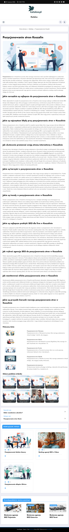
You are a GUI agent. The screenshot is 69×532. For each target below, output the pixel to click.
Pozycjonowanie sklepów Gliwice (15, 484)
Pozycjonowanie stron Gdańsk (34, 356)
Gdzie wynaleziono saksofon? (13, 413)
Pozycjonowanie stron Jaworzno (35, 365)
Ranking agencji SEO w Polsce (49, 452)
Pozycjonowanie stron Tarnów (34, 348)
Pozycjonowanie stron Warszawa (35, 331)
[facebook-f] (55, 2)
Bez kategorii (8, 505)
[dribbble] (59, 2)
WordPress (31, 529)
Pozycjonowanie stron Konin (13, 419)
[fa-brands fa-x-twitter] (57, 2)
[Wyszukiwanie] (60, 22)
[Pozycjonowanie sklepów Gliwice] (17, 472)
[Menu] (4, 22)
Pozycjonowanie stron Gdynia (34, 339)
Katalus (34, 16)
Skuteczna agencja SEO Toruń (33, 516)
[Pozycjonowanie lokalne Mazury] (17, 440)
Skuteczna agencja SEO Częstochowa (56, 516)
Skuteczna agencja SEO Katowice (11, 516)
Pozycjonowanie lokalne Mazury (15, 452)
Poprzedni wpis (7, 410)
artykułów (46, 153)
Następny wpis (7, 416)
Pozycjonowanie (7, 77)
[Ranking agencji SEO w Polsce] (51, 440)
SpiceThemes (49, 529)
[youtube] (64, 2)
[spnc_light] (64, 22)
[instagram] (61, 2)
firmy (56, 256)
